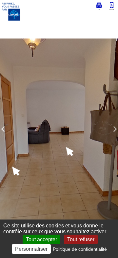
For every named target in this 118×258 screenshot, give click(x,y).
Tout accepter (41, 239)
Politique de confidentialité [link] (80, 249)
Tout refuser (80, 239)
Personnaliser (31, 249)
